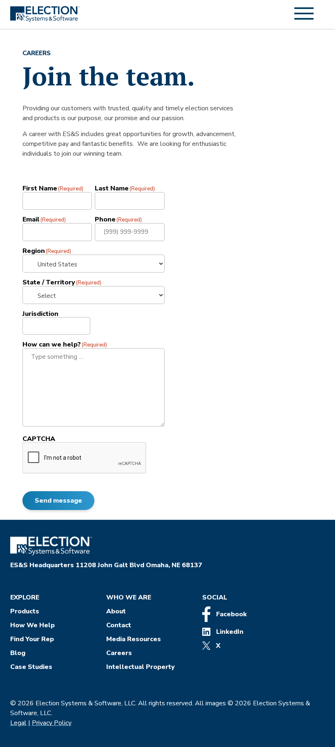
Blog (17, 653)
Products (24, 611)
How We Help (32, 625)
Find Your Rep (32, 639)
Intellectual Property (140, 666)
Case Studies (31, 666)
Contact (118, 625)
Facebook (230, 614)
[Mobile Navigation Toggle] (304, 18)
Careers (119, 653)
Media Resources (133, 639)
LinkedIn (228, 631)
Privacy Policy (51, 722)
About (116, 611)
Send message (58, 500)
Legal (18, 722)
